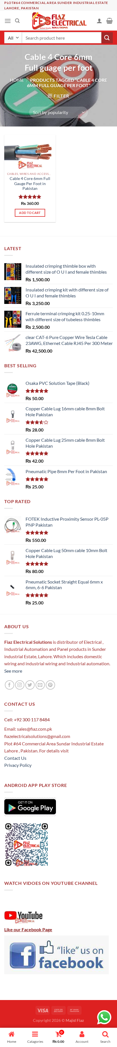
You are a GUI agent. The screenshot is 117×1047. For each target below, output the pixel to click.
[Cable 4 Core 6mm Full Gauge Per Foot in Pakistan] (30, 152)
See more (13, 670)
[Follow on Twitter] (30, 685)
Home (17, 80)
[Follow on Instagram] (19, 685)
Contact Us (15, 758)
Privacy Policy (18, 765)
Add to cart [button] (30, 212)
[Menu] (7, 21)
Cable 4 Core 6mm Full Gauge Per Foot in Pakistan (30, 183)
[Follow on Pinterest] (50, 685)
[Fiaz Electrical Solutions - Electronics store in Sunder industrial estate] (58, 20)
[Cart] (109, 20)
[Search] (17, 20)
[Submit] (107, 37)
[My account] (99, 20)
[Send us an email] (40, 685)
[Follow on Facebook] (9, 685)
